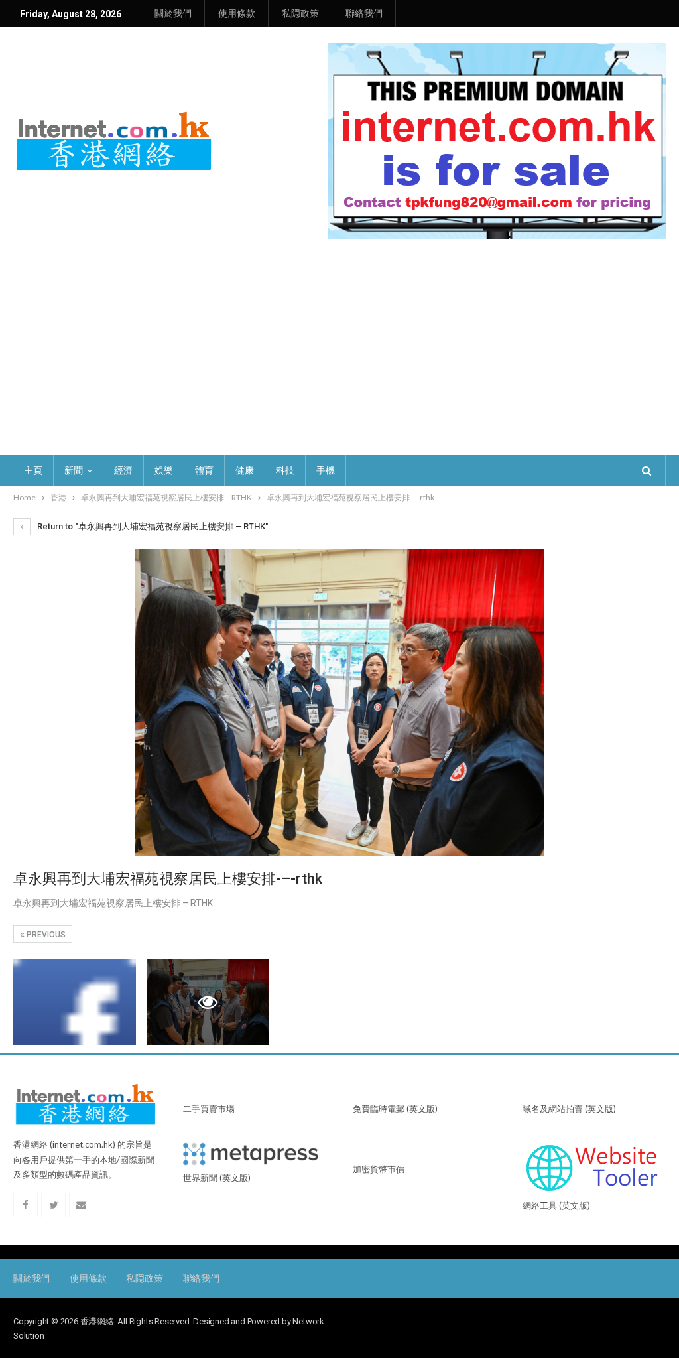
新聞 (73, 470)
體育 (204, 470)
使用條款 (236, 13)
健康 (244, 470)
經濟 (123, 470)
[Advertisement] (339, 355)
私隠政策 (300, 13)
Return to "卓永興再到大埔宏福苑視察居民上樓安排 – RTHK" (152, 526)
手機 (325, 470)
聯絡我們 (364, 13)
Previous (45, 934)
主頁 (33, 470)
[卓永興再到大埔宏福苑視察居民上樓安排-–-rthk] (74, 1001)
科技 (285, 470)
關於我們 (173, 13)
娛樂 (163, 470)
